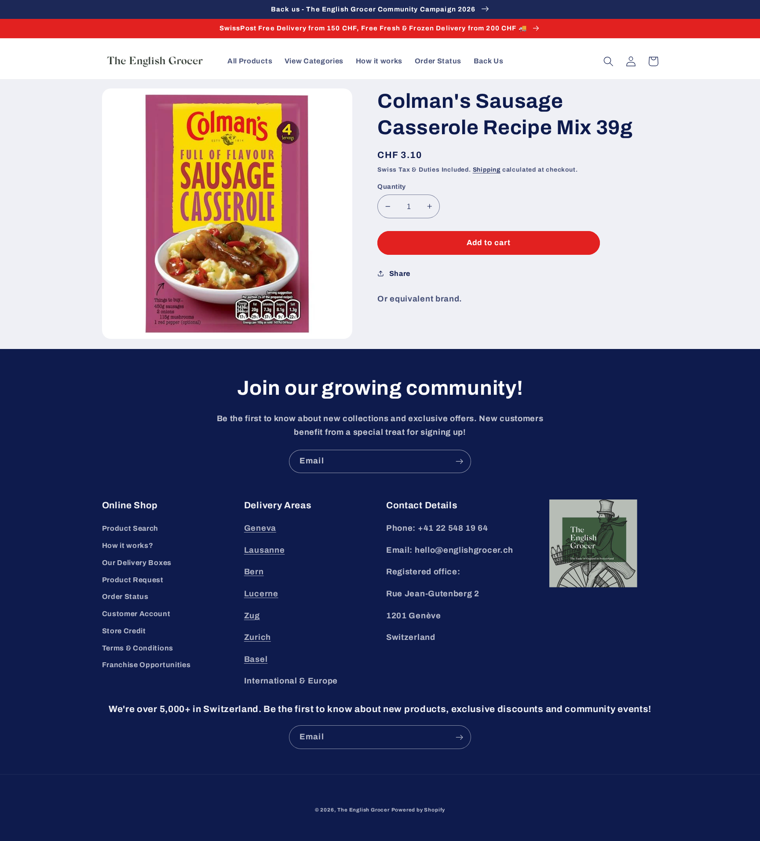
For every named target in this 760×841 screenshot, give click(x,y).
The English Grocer (363, 809)
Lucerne (261, 593)
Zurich (257, 637)
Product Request (133, 580)
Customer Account (136, 613)
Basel (255, 659)
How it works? (127, 545)
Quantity (391, 186)
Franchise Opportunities (146, 664)
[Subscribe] (459, 462)
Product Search (130, 528)
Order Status (125, 596)
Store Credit (124, 631)
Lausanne (264, 550)
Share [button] (399, 273)
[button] (609, 61)
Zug (252, 615)
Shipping (487, 169)
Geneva (260, 528)
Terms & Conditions (137, 648)
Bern (254, 571)
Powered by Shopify (418, 809)
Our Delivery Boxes (137, 562)
